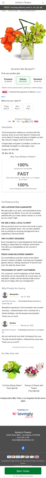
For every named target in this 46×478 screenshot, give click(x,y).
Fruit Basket (22, 330)
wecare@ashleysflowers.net (23, 440)
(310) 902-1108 (23, 437)
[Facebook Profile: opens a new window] (23, 448)
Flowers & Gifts (13, 11)
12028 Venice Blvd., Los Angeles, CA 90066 (23, 435)
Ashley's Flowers (23, 2)
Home (4, 11)
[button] (41, 472)
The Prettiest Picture (25, 301)
